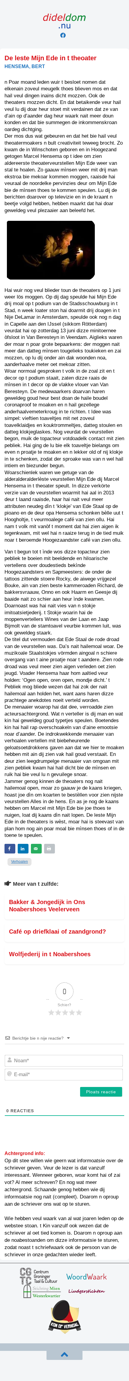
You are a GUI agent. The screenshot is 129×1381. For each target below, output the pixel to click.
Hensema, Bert (24, 66)
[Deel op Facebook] (9, 848)
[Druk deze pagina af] (49, 848)
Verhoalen (19, 862)
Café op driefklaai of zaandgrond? (57, 931)
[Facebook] (63, 35)
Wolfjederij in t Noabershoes (50, 954)
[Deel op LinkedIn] (23, 848)
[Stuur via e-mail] (36, 848)
